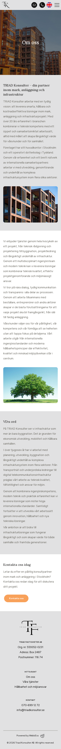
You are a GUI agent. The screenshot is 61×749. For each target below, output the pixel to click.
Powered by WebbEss (28, 735)
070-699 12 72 (30, 705)
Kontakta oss (16, 598)
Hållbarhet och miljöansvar (30, 686)
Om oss (30, 676)
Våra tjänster (30, 681)
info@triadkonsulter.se (31, 710)
